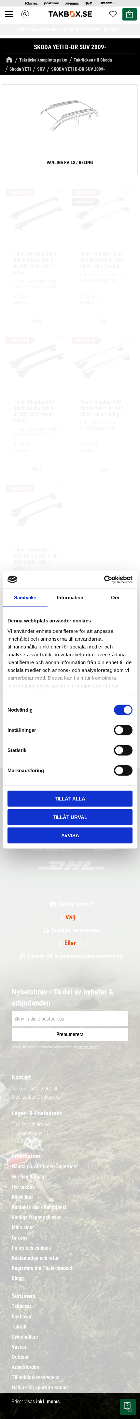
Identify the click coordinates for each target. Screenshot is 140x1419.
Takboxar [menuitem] (21, 1306)
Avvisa (70, 835)
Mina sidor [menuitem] (23, 1228)
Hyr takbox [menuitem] (23, 1187)
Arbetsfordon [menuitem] (25, 1367)
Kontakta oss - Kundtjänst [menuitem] (39, 1207)
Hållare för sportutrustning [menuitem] (40, 1388)
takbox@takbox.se (41, 1097)
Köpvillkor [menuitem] (22, 1197)
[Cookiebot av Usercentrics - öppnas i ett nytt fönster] (104, 579)
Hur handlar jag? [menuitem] (29, 1177)
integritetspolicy (88, 1047)
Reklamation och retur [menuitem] (35, 1258)
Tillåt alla (70, 798)
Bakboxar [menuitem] (22, 1317)
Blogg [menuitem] (18, 1278)
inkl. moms (48, 1401)
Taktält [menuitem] (19, 1327)
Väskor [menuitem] (19, 1347)
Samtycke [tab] (25, 597)
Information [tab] (70, 597)
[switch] (123, 730)
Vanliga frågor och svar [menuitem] (36, 1217)
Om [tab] (115, 597)
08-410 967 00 (44, 1089)
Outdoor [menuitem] (20, 1357)
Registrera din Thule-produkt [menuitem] (42, 1268)
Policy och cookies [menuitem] (31, 1248)
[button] (13, 21)
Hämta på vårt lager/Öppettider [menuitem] (45, 1167)
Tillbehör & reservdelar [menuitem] (36, 1378)
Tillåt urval (70, 817)
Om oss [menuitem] (19, 1238)
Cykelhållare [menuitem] (25, 1337)
